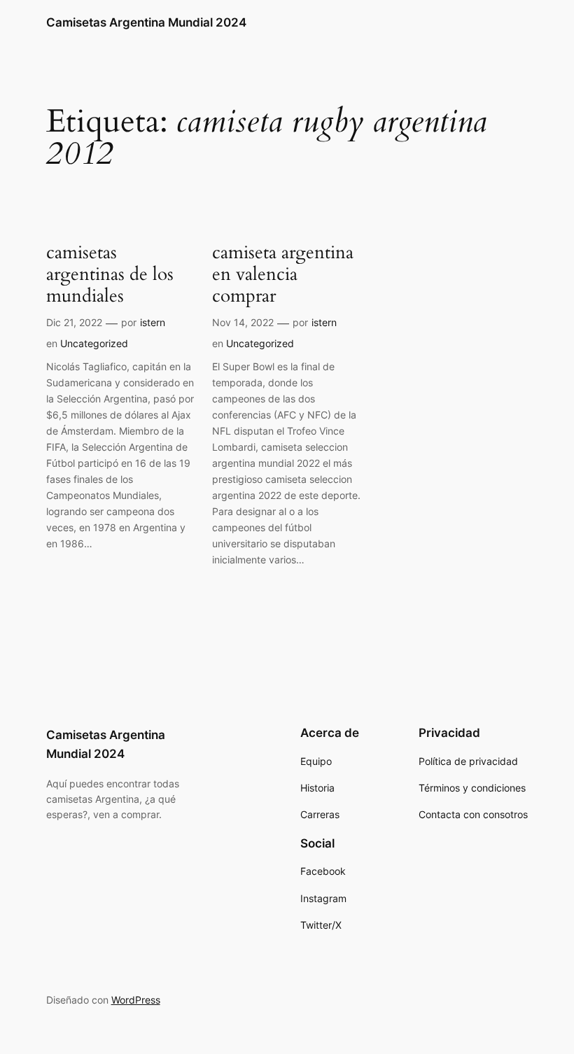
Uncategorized (94, 343)
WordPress (135, 1000)
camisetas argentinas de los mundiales (110, 274)
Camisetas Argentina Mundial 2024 (146, 22)
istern (152, 322)
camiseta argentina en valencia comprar (283, 274)
